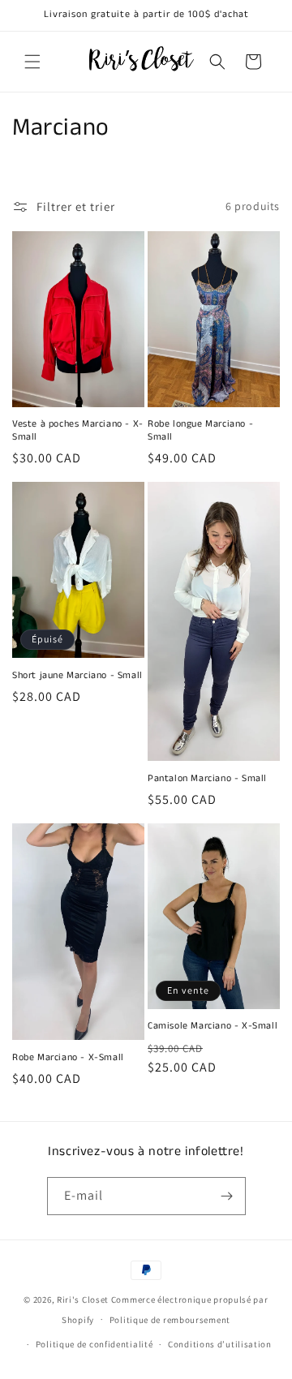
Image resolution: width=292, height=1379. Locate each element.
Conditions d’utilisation (220, 1344)
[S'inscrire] (227, 1196)
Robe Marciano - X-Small (68, 1057)
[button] (32, 61)
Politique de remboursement (170, 1319)
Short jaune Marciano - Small (77, 675)
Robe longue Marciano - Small (200, 430)
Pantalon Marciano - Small (207, 778)
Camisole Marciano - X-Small (212, 1026)
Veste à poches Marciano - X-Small (78, 430)
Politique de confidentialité (94, 1344)
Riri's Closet (83, 1299)
